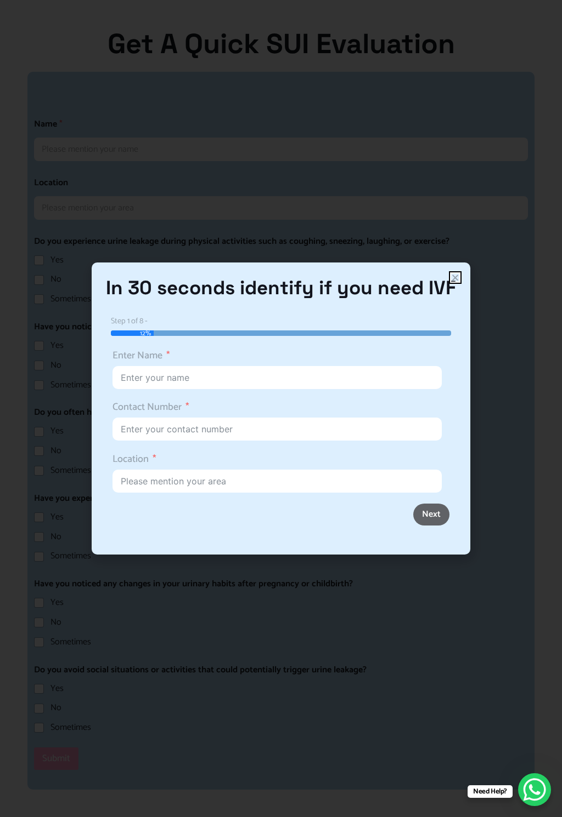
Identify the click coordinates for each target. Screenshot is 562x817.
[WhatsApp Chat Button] (534, 789)
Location (131, 459)
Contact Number (147, 407)
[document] (281, 408)
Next (431, 514)
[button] (455, 277)
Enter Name (137, 355)
